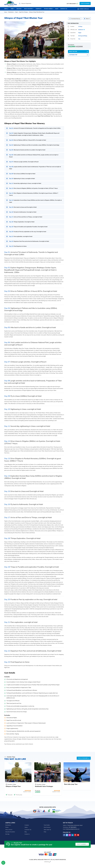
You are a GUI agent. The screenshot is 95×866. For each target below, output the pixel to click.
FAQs (45, 831)
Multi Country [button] (28, 8)
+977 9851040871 (71, 3)
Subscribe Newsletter (10, 831)
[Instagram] (70, 835)
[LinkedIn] (72, 835)
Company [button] (38, 8)
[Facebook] (64, 835)
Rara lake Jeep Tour (71, 784)
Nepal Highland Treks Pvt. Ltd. (43, 859)
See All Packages (83, 758)
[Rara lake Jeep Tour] (76, 772)
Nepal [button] (6, 8)
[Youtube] (78, 835)
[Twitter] (67, 835)
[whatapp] (3, 863)
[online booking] (47, 854)
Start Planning (85, 3)
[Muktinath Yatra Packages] (47, 772)
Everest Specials (84, 9)
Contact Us (63, 8)
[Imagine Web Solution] (50, 861)
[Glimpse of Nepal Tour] (18, 772)
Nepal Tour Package (23, 12)
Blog (56, 8)
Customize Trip (73, 54)
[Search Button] (20, 4)
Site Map (7, 834)
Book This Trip (73, 51)
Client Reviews (47, 827)
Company (27, 825)
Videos (26, 827)
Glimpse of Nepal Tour (13, 786)
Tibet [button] (12, 8)
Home (5, 12)
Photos (6, 827)
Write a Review (8, 829)
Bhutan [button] (19, 8)
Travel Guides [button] (48, 8)
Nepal (16, 12)
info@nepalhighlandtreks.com (72, 829)
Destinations (11, 12)
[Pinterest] (75, 835)
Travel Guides (47, 825)
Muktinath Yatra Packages (44, 786)
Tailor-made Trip (47, 829)
